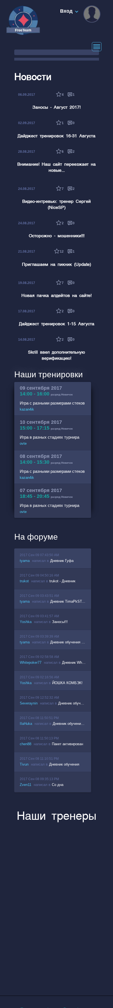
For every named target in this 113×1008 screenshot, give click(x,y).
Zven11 (25, 785)
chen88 (25, 744)
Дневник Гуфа (62, 561)
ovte (23, 443)
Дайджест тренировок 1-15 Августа (56, 324)
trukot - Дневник (62, 581)
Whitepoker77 (30, 662)
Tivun (24, 764)
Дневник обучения (64, 764)
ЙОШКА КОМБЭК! (67, 683)
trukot (24, 581)
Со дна (57, 785)
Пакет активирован (67, 744)
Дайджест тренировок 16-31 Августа (56, 136)
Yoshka (26, 622)
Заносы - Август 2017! (56, 107)
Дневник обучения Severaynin (82, 703)
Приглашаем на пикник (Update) (56, 265)
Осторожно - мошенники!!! (56, 236)
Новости (32, 77)
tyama (25, 561)
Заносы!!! (60, 622)
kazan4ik (27, 409)
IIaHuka (26, 724)
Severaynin (29, 703)
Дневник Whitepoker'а (79, 662)
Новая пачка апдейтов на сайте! (56, 296)
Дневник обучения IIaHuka (74, 724)
